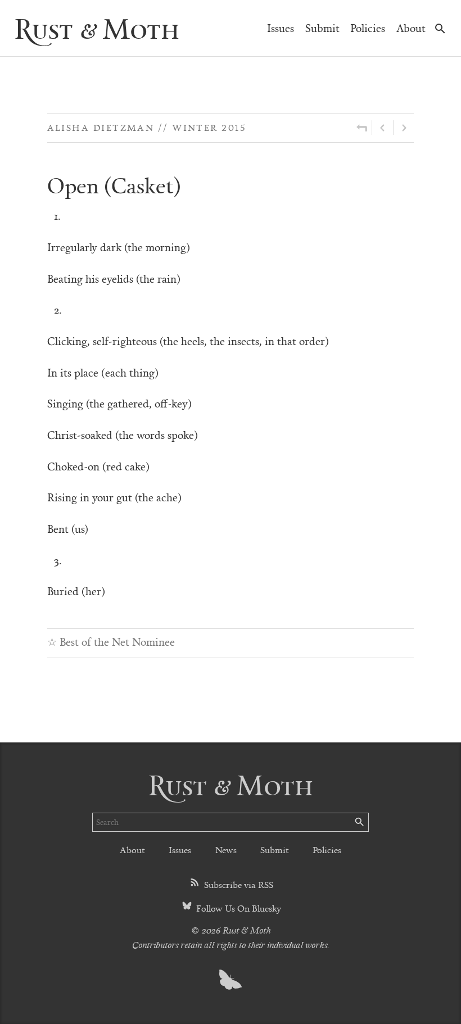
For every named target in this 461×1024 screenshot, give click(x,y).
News (226, 849)
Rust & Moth (96, 27)
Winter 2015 (209, 127)
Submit (322, 27)
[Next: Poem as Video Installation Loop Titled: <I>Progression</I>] (404, 127)
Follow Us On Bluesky (237, 907)
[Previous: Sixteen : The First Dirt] (382, 127)
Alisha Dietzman (101, 127)
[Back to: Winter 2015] (361, 127)
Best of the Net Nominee (117, 641)
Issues (280, 27)
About (411, 27)
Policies (367, 27)
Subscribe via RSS (237, 884)
